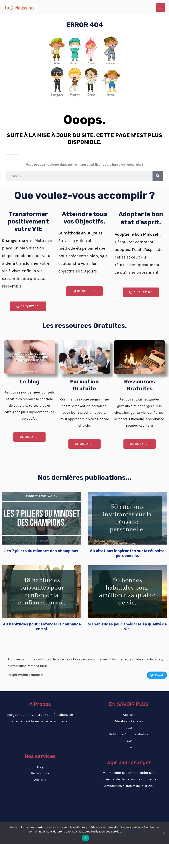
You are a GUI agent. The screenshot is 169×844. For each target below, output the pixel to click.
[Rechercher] (158, 176)
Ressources (40, 773)
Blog (40, 766)
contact (129, 747)
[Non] (164, 833)
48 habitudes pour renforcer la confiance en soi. (42, 626)
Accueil (129, 714)
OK (86, 837)
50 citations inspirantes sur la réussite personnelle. (127, 553)
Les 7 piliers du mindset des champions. (41, 551)
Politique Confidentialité (128, 734)
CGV (129, 741)
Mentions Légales (129, 721)
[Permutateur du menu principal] (160, 7)
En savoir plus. (131, 831)
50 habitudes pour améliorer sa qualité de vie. (127, 626)
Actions (40, 780)
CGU (129, 727)
